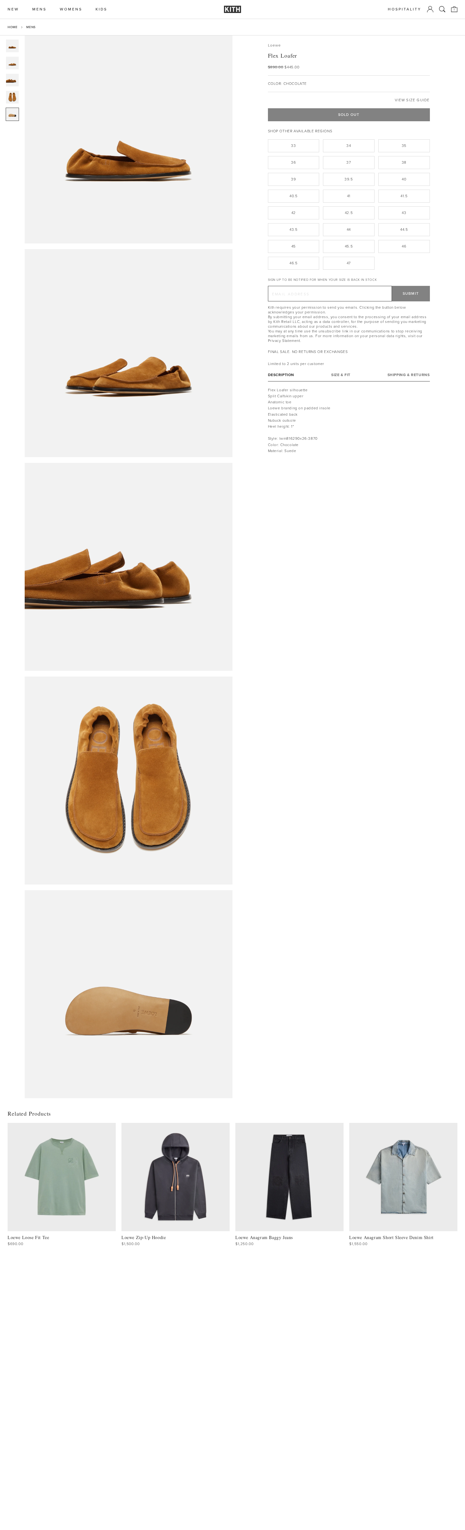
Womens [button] (71, 9)
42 (293, 213)
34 (348, 145)
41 (348, 196)
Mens (30, 27)
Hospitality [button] (404, 9)
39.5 (348, 179)
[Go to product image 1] (12, 46)
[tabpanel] (349, 420)
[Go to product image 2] (12, 63)
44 (349, 229)
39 (293, 179)
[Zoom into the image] (128, 139)
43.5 (293, 229)
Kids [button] (101, 9)
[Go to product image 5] (12, 114)
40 (404, 179)
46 (404, 246)
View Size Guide (412, 100)
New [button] (13, 9)
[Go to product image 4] (12, 97)
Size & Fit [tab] (340, 374)
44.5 (404, 229)
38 (404, 162)
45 (293, 246)
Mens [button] (39, 9)
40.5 (293, 196)
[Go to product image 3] (12, 80)
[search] (442, 9)
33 (293, 145)
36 (293, 162)
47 (349, 263)
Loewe (274, 45)
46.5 (293, 263)
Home (12, 27)
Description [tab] (281, 374)
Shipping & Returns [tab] (409, 374)
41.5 (403, 196)
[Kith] (232, 9)
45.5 (349, 246)
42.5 (349, 213)
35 (404, 145)
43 (404, 213)
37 (348, 162)
